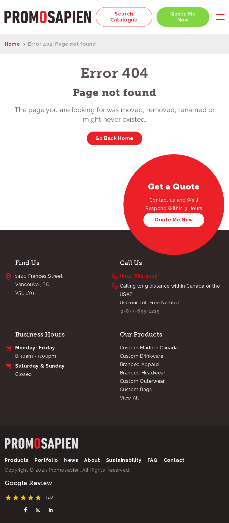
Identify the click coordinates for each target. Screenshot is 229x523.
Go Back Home (114, 138)
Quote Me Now (183, 17)
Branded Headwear (142, 373)
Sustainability (124, 460)
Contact (174, 460)
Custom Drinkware (141, 356)
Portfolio (46, 460)
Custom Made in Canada (149, 348)
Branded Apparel (140, 364)
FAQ (153, 460)
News (71, 460)
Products (17, 460)
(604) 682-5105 (138, 276)
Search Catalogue (124, 17)
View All (129, 398)
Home (12, 44)
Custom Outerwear (142, 381)
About (92, 460)
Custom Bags (136, 389)
